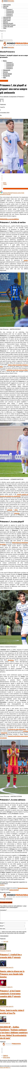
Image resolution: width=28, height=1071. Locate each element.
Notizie (5, 8)
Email (2, 926)
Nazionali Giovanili (8, 23)
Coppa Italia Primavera (9, 25)
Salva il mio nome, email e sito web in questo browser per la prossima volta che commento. (13, 932)
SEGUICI (2, 885)
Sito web (2, 928)
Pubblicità (5, 1056)
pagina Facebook (14, 889)
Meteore (5, 22)
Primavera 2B (10, 12)
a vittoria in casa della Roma (17, 729)
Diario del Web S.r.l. (5, 1067)
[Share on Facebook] (15, 175)
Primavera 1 (9, 9)
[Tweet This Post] (15, 177)
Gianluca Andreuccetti (6, 118)
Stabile (26, 260)
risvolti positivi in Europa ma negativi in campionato (14, 495)
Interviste (5, 6)
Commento (3, 910)
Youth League (6, 20)
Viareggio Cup (7, 19)
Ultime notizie (7, 4)
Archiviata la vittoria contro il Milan (17, 370)
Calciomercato (7, 17)
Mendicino (11, 660)
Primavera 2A (10, 11)
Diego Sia (16, 513)
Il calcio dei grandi (8, 26)
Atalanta (25, 731)
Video (4, 28)
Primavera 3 (9, 14)
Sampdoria (4, 732)
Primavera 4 (9, 15)
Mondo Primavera (23, 888)
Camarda (9, 509)
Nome (2, 923)
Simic (16, 509)
